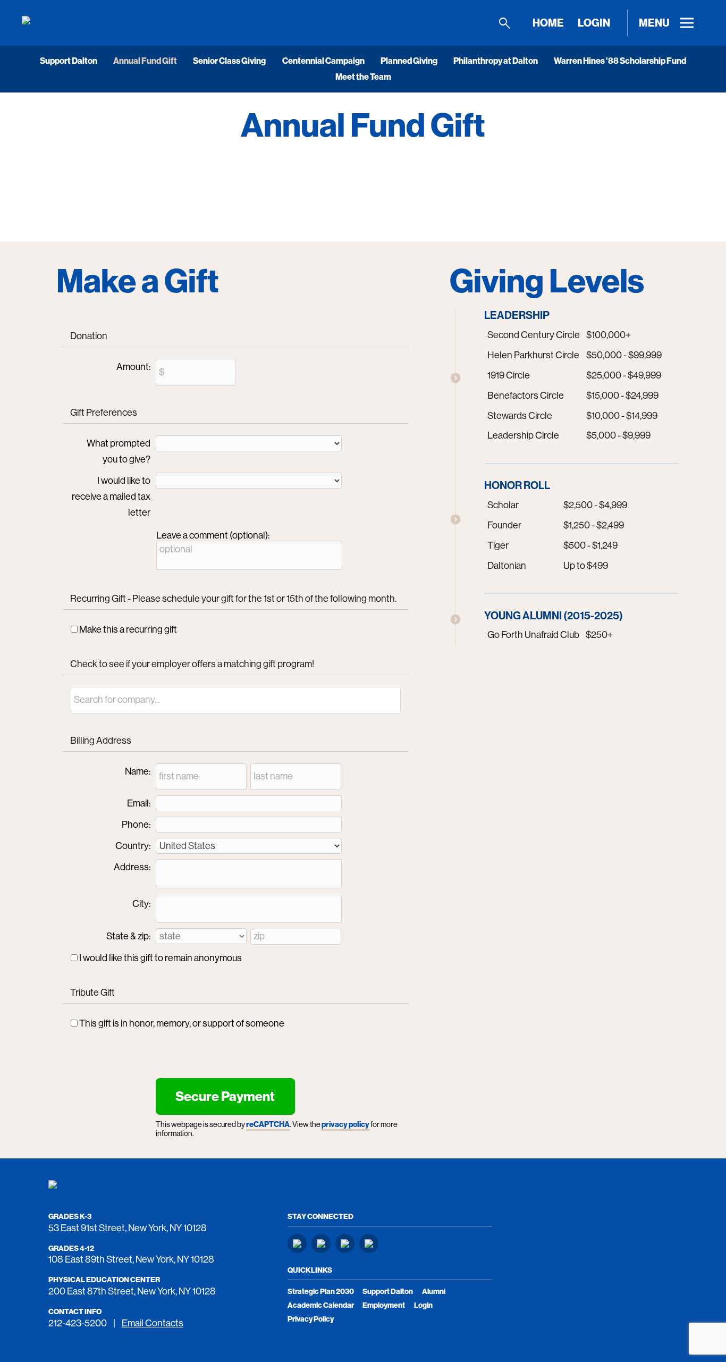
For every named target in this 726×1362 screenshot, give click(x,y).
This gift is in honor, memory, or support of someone (181, 1023)
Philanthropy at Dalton (495, 61)
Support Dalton (68, 61)
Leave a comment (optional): (212, 535)
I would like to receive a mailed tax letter (111, 496)
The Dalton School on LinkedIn (344, 1243)
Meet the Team (363, 77)
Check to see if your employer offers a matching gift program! (192, 664)
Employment (383, 1305)
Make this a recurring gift (128, 629)
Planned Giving (409, 61)
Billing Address (100, 740)
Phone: (136, 824)
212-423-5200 (77, 1323)
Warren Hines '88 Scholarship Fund (620, 61)
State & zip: (128, 936)
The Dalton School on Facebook (321, 1243)
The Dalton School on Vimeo (368, 1243)
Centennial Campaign (323, 61)
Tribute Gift (92, 992)
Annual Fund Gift (145, 61)
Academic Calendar (321, 1305)
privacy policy (345, 1124)
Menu (654, 22)
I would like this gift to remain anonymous (160, 958)
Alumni (433, 1292)
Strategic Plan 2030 (321, 1292)
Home (548, 22)
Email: (138, 803)
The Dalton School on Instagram (297, 1243)
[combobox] (236, 700)
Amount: (133, 366)
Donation (88, 336)
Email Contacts (152, 1323)
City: (141, 903)
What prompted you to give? (118, 451)
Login (594, 22)
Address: (132, 867)
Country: (132, 845)
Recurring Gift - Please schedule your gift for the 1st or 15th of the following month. (233, 598)
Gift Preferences (103, 412)
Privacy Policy (311, 1319)
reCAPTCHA (268, 1124)
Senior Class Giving (229, 61)
